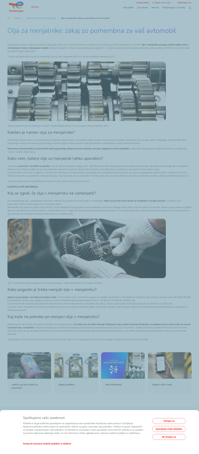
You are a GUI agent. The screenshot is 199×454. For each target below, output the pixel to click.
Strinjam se (169, 421)
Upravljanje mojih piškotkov (169, 429)
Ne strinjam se (169, 437)
